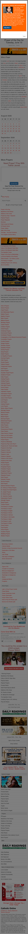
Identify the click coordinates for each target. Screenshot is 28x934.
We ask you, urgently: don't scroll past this (14, 5)
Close (24, 36)
